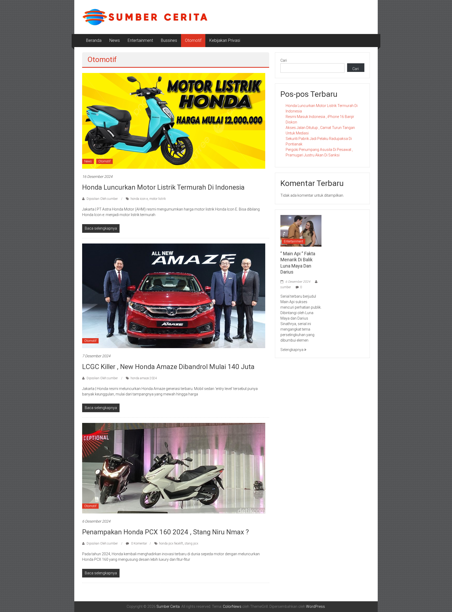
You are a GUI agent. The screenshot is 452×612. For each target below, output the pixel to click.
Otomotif (193, 40)
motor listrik (157, 199)
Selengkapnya (292, 350)
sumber (285, 287)
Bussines (169, 40)
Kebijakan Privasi (224, 40)
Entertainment (140, 40)
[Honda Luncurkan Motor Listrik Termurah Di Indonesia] (173, 120)
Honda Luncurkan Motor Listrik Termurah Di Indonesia (163, 187)
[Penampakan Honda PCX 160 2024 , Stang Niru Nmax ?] (173, 468)
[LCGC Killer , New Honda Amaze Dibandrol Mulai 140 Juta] (173, 295)
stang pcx (191, 543)
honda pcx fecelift (171, 543)
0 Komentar (138, 543)
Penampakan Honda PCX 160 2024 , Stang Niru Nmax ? (165, 532)
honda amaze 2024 (144, 378)
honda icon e (139, 199)
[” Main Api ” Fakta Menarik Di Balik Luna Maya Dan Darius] (300, 230)
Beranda (93, 40)
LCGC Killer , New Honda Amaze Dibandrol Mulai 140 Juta (168, 367)
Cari (283, 60)
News (114, 40)
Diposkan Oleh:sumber (102, 199)
